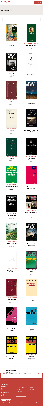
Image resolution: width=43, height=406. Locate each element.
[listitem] (2, 400)
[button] (7, 19)
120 (22, 364)
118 (17, 364)
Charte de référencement (17, 402)
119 (20, 364)
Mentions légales (5, 402)
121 (25, 364)
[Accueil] (5, 2)
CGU (10, 402)
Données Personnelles (37, 402)
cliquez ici (12, 376)
